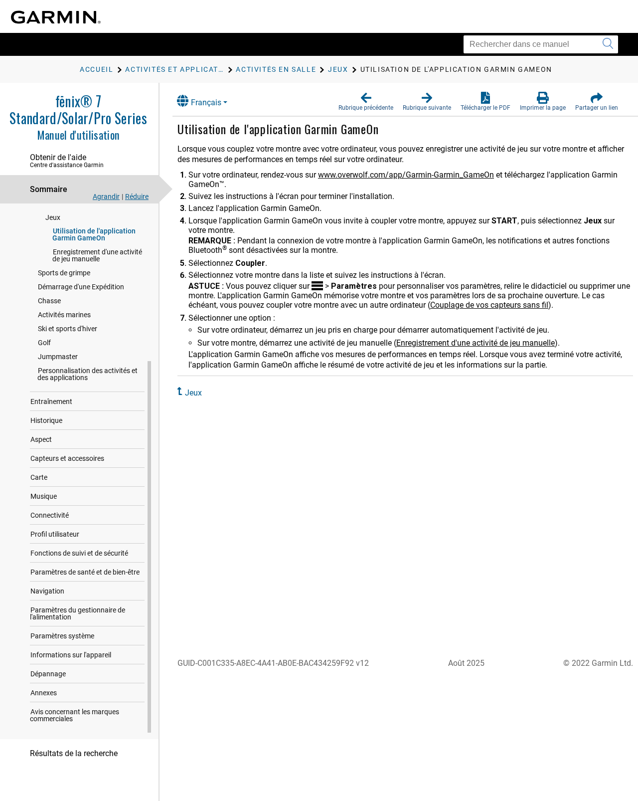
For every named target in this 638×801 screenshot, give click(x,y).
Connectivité (49, 515)
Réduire (137, 196)
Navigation (47, 591)
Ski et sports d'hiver (67, 329)
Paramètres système (62, 636)
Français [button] (206, 102)
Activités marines (64, 315)
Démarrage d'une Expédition (81, 287)
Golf (44, 343)
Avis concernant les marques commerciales (74, 715)
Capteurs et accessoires (67, 458)
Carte (38, 477)
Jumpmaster (58, 357)
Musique (43, 496)
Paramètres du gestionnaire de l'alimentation (77, 613)
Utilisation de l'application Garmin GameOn (94, 234)
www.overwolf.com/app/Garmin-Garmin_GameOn (406, 175)
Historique (46, 420)
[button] (365, 102)
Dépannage (48, 674)
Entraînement (51, 401)
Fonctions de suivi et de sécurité (79, 553)
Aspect (41, 439)
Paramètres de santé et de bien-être (85, 572)
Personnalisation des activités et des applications (87, 374)
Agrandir (106, 196)
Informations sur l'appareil (70, 655)
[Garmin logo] (56, 17)
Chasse (49, 301)
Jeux (52, 217)
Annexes (43, 693)
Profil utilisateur (54, 534)
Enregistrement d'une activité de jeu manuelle (97, 255)
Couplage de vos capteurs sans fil (489, 305)
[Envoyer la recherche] (608, 44)
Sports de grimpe (64, 273)
